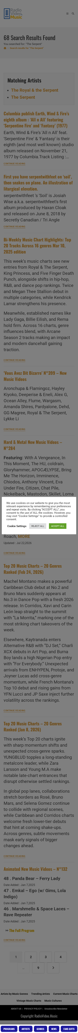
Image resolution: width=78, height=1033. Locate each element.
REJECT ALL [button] (37, 526)
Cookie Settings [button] (16, 526)
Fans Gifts (69, 1029)
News (54, 1029)
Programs (9, 1029)
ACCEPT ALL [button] (57, 526)
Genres (40, 1029)
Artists (26, 1029)
